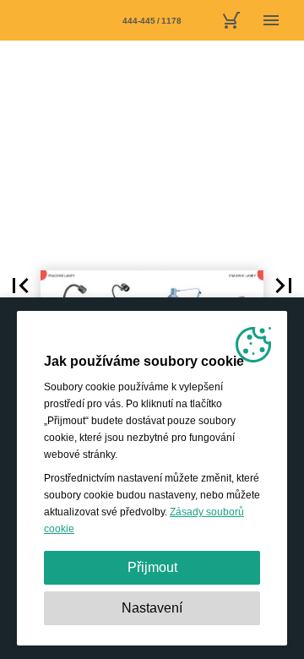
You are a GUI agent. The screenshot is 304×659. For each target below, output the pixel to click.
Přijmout (152, 567)
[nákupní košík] (230, 20)
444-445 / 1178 (152, 20)
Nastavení (152, 608)
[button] (20, 285)
